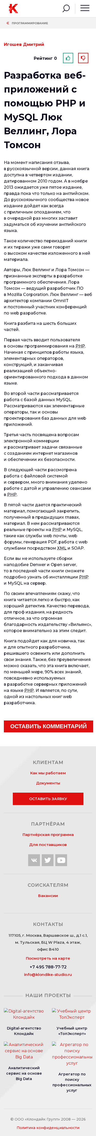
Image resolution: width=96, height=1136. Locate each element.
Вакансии (48, 895)
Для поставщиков (48, 844)
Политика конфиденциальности (48, 1127)
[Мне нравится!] (68, 58)
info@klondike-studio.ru (48, 974)
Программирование (30, 23)
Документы (48, 783)
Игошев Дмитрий (24, 44)
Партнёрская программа (48, 834)
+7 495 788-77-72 (48, 967)
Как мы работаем (48, 772)
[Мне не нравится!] (83, 58)
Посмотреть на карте (48, 958)
